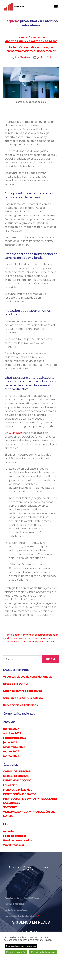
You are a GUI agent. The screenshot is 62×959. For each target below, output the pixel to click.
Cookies (46, 867)
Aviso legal (14, 867)
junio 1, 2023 (44, 57)
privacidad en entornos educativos (26, 634)
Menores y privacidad (17, 789)
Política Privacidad (28, 868)
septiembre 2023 (14, 738)
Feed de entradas (15, 836)
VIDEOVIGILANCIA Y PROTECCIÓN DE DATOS (31, 41)
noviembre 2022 (14, 747)
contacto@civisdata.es (16, 910)
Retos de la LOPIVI (15, 683)
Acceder (8, 831)
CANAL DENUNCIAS (17, 771)
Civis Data (25, 57)
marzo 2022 (11, 751)
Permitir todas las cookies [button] (43, 952)
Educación (10, 785)
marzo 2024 (11, 728)
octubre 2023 (12, 733)
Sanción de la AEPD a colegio (23, 698)
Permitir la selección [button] (15, 952)
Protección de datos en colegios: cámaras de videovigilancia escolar (31, 49)
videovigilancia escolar (41, 641)
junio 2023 (10, 742)
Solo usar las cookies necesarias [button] (21, 946)
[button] (55, 6)
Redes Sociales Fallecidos (20, 705)
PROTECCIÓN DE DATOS (31, 37)
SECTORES (10, 807)
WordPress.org (13, 845)
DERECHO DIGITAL (16, 776)
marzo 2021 (11, 756)
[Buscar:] (21, 660)
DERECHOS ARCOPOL (18, 780)
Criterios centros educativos (22, 691)
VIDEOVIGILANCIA (17, 641)
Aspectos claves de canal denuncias (27, 676)
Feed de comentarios (17, 840)
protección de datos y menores (35, 638)
